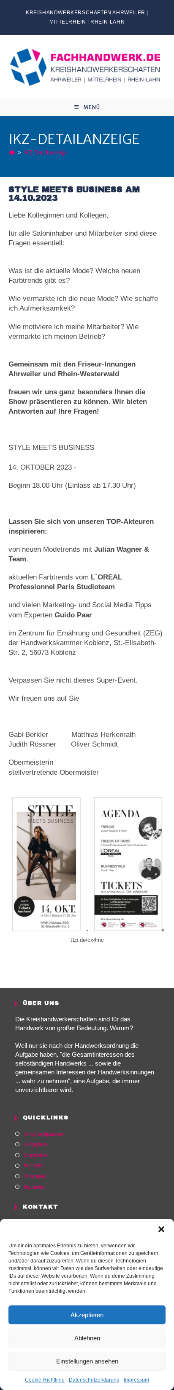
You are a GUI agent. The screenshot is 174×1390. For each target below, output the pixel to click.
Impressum (136, 1380)
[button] (161, 1229)
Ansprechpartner (44, 1134)
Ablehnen (87, 1338)
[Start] (12, 152)
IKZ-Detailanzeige (45, 152)
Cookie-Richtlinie (45, 1380)
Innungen (35, 1176)
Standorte (35, 1155)
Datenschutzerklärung (94, 1380)
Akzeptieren (87, 1314)
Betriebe (34, 1187)
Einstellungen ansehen (87, 1361)
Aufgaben (35, 1144)
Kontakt (33, 1165)
